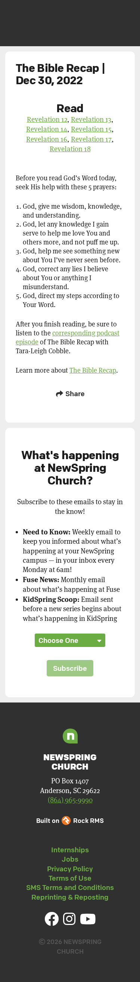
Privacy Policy (70, 869)
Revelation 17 (91, 139)
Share (74, 393)
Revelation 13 (91, 119)
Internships (70, 850)
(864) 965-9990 (70, 800)
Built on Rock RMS (69, 820)
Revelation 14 (46, 128)
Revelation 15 (91, 128)
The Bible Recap (92, 370)
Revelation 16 (46, 139)
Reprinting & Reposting (70, 897)
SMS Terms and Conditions (70, 887)
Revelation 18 (70, 148)
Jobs (70, 859)
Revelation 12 (47, 119)
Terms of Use (70, 878)
